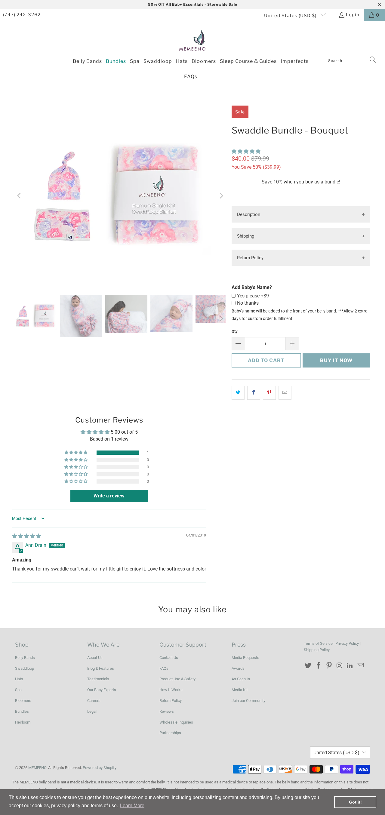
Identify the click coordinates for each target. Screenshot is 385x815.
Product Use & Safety (177, 679)
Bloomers (23, 700)
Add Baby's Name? (252, 287)
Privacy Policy (347, 643)
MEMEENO (37, 767)
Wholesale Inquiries (176, 722)
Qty (235, 331)
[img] (26, 536)
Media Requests (245, 657)
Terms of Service (318, 643)
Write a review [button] (109, 496)
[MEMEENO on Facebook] (318, 666)
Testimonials (98, 679)
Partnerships (170, 732)
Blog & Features (100, 668)
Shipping (245, 236)
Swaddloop (24, 668)
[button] (246, 151)
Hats (19, 679)
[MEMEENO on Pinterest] (329, 666)
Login (352, 14)
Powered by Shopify (99, 767)
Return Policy (250, 257)
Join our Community (248, 700)
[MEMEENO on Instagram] (339, 666)
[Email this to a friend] (285, 393)
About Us (95, 657)
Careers (93, 700)
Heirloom (22, 722)
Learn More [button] (132, 805)
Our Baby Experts (101, 689)
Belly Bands (25, 657)
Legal (92, 711)
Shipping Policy (317, 649)
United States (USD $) (291, 15)
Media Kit (240, 689)
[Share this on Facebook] (253, 393)
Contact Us (168, 657)
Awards (238, 668)
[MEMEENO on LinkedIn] (350, 666)
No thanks (248, 303)
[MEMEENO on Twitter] (308, 666)
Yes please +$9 (253, 296)
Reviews (166, 711)
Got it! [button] (355, 802)
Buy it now (336, 360)
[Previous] (19, 196)
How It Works (171, 689)
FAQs (163, 668)
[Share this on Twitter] (238, 393)
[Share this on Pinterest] (269, 393)
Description (248, 214)
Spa (18, 689)
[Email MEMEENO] (360, 666)
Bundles (22, 711)
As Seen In (241, 679)
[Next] (221, 196)
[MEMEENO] (192, 39)
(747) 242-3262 (22, 14)
